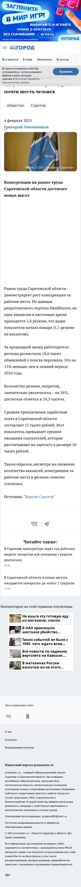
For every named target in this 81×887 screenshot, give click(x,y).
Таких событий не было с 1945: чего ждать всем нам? (45, 642)
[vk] (34, 524)
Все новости (10, 59)
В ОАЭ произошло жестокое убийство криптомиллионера (40, 630)
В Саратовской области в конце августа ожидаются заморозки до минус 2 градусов (39, 582)
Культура (63, 59)
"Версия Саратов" (39, 496)
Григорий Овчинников (26, 126)
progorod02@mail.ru (54, 816)
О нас (8, 731)
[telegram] (48, 524)
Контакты (11, 739)
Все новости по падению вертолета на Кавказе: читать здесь (44, 653)
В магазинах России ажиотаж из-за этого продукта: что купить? (42, 665)
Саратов (38, 105)
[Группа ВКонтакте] (8, 716)
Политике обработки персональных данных (21, 80)
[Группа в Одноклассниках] (27, 716)
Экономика (44, 59)
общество (15, 105)
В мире (28, 59)
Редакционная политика (19, 747)
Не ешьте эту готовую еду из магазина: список (45, 618)
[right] (76, 59)
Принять (66, 72)
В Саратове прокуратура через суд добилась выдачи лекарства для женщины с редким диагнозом (39, 556)
